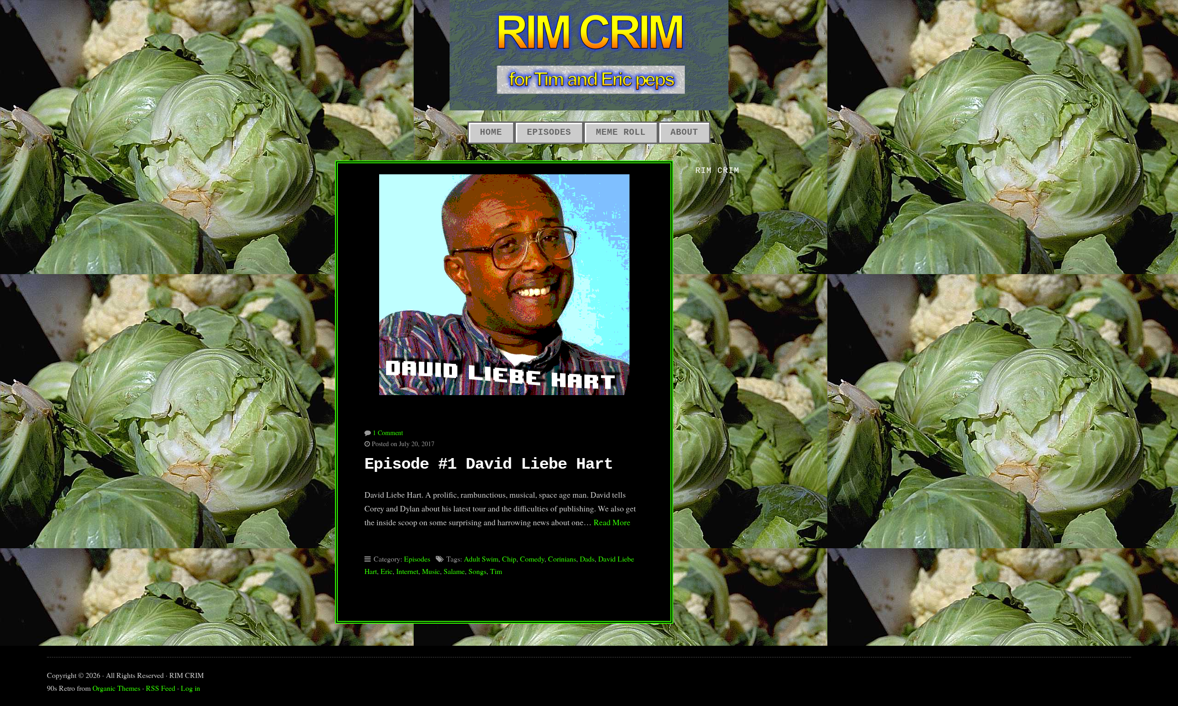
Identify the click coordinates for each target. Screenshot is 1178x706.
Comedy (532, 558)
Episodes (549, 132)
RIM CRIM (717, 170)
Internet (407, 571)
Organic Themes (116, 688)
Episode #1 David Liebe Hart (488, 464)
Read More (612, 522)
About (684, 132)
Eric (387, 571)
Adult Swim (481, 558)
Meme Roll (621, 132)
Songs (477, 571)
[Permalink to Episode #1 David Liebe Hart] (504, 279)
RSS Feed (160, 688)
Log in (190, 688)
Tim (496, 571)
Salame (454, 571)
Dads (587, 558)
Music (431, 571)
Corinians (562, 558)
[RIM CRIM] (589, 55)
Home (491, 132)
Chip (509, 558)
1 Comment (388, 432)
